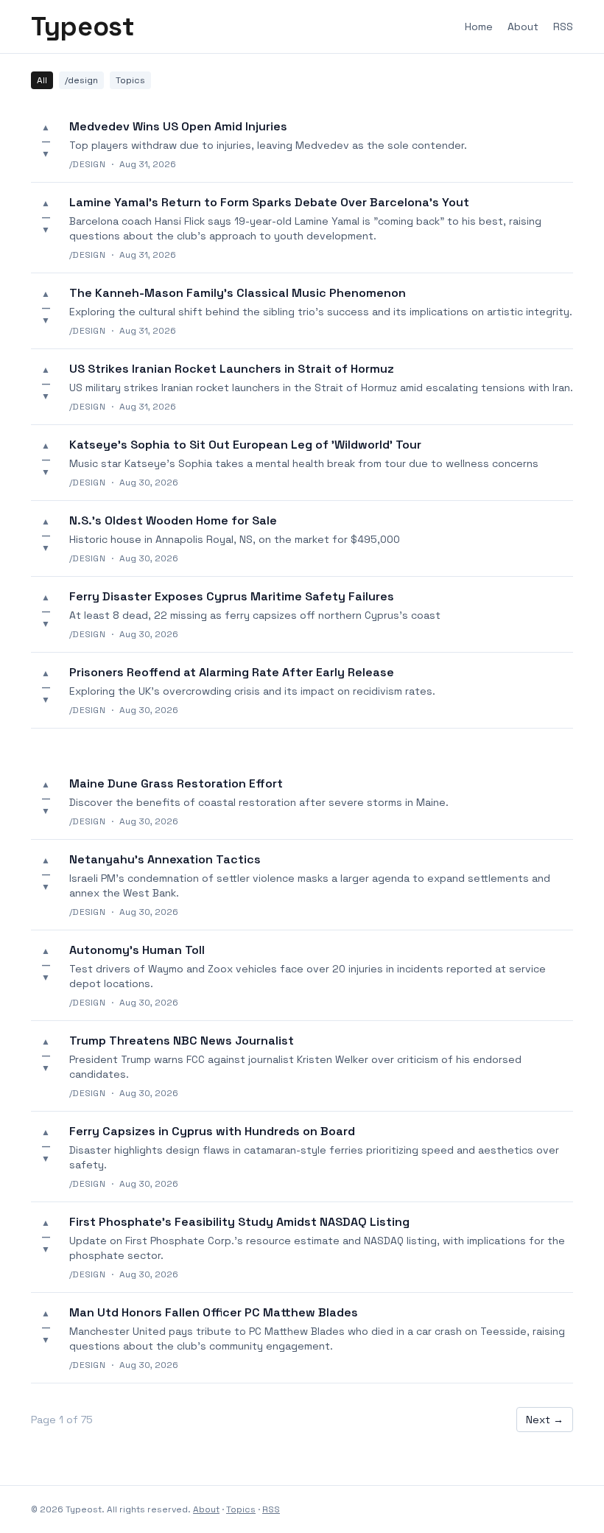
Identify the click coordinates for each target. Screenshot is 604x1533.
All (42, 80)
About (523, 26)
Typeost (82, 26)
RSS (563, 26)
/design (81, 80)
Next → (544, 1419)
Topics (130, 80)
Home (479, 26)
